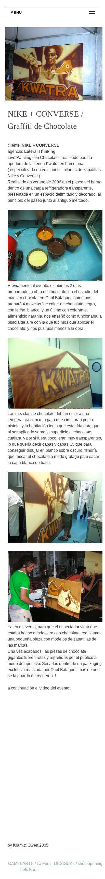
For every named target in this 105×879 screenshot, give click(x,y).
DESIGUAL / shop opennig (78, 863)
